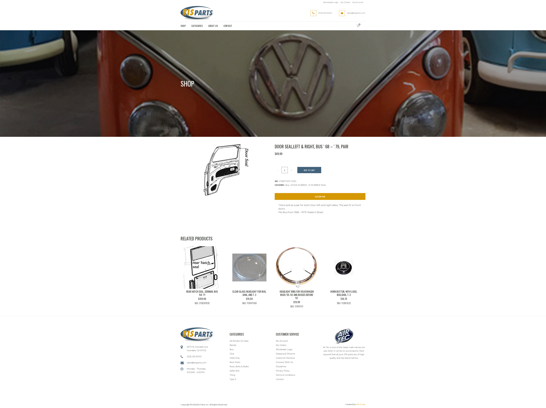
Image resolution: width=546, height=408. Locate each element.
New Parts (235, 362)
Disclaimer (281, 366)
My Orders (345, 2)
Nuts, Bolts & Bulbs (239, 366)
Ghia (232, 353)
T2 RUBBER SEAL (317, 185)
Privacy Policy (283, 371)
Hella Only (235, 358)
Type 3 (233, 379)
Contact (280, 379)
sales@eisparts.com (196, 362)
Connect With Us (284, 362)
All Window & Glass (239, 341)
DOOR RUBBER (298, 185)
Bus (287, 185)
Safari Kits (234, 371)
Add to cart (309, 170)
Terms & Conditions (285, 375)
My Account (357, 2)
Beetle (233, 345)
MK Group (360, 404)
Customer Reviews (285, 358)
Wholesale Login (330, 2)
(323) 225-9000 (194, 356)
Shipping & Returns (285, 353)
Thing (232, 375)
